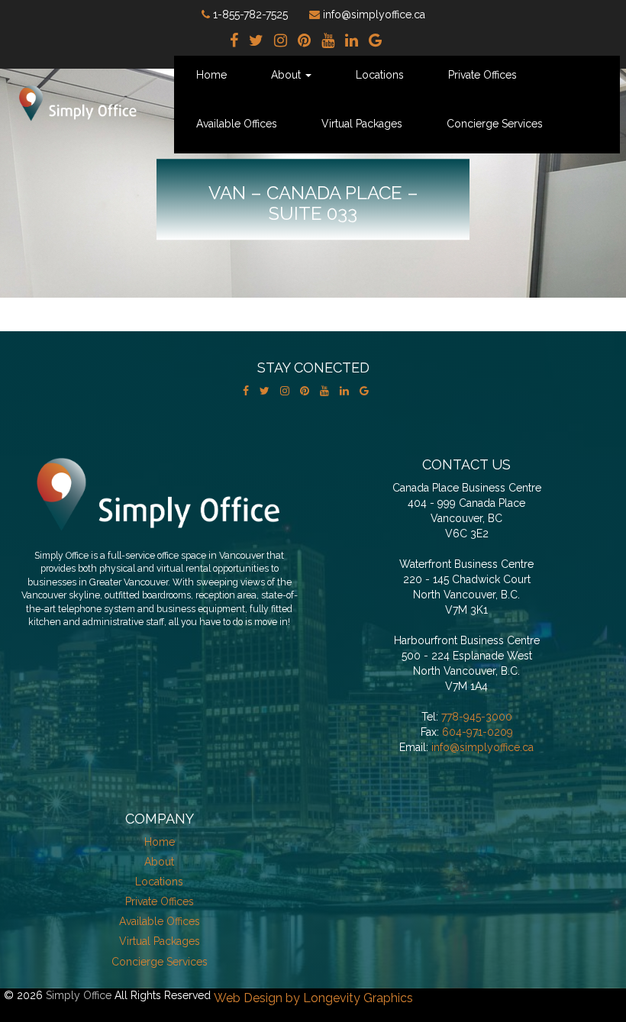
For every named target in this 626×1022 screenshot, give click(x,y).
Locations (380, 75)
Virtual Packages (361, 124)
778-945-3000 (476, 717)
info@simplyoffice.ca (482, 747)
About (287, 75)
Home (211, 75)
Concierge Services (495, 124)
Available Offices (236, 124)
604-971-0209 (477, 732)
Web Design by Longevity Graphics (313, 998)
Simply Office (78, 995)
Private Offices (482, 75)
